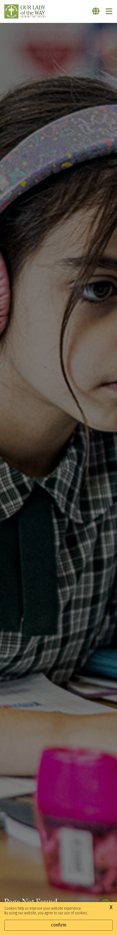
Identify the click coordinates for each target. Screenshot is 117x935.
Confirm (58, 925)
